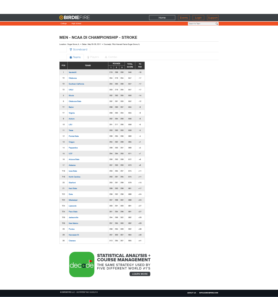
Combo (111, 57)
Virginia (72, 113)
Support (213, 17)
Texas (71, 130)
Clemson (72, 241)
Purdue (71, 229)
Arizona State (74, 159)
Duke (71, 194)
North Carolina (74, 177)
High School (76, 23)
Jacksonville (73, 217)
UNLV (71, 90)
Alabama (72, 165)
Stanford (72, 183)
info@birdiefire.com (208, 293)
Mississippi (73, 200)
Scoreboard (78, 49)
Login (198, 17)
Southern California (76, 84)
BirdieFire (80, 18)
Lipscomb (72, 206)
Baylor (71, 107)
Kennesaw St (74, 235)
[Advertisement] (139, 6)
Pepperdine (73, 148)
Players (93, 57)
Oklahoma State (75, 101)
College (64, 23)
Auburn (72, 119)
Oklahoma (73, 78)
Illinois (71, 95)
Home (162, 17)
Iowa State (73, 171)
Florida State (74, 136)
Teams (75, 57)
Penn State (73, 212)
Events (184, 17)
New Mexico (73, 223)
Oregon (72, 142)
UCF (70, 154)
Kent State (73, 188)
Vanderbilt (72, 72)
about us (191, 293)
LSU (70, 125)
